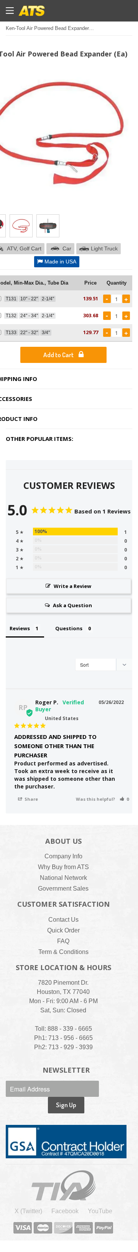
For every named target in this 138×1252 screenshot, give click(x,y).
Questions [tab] (68, 628)
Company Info (63, 856)
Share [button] (30, 799)
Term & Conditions (63, 952)
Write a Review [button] (72, 586)
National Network (63, 877)
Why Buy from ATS (63, 867)
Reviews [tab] (20, 628)
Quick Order (63, 930)
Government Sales (63, 888)
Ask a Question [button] (72, 605)
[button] (124, 799)
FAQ (63, 941)
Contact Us (63, 919)
